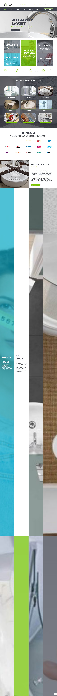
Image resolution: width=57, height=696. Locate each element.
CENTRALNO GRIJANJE (45, 123)
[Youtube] (52, 1)
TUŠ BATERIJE (45, 110)
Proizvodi (11, 9)
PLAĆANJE (22, 69)
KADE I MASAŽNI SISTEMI (45, 97)
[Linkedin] (49, 1)
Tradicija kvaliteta (34, 166)
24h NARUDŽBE (48, 69)
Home (5, 9)
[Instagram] (47, 1)
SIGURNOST (35, 69)
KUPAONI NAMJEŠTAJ (11, 97)
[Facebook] (45, 1)
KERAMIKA (28, 123)
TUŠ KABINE (28, 97)
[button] (48, 9)
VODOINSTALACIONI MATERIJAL (11, 123)
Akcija (18, 9)
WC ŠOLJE (11, 110)
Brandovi (31, 9)
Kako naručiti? (39, 9)
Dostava (9, 69)
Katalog (24, 9)
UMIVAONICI (28, 110)
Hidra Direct (40, 4)
